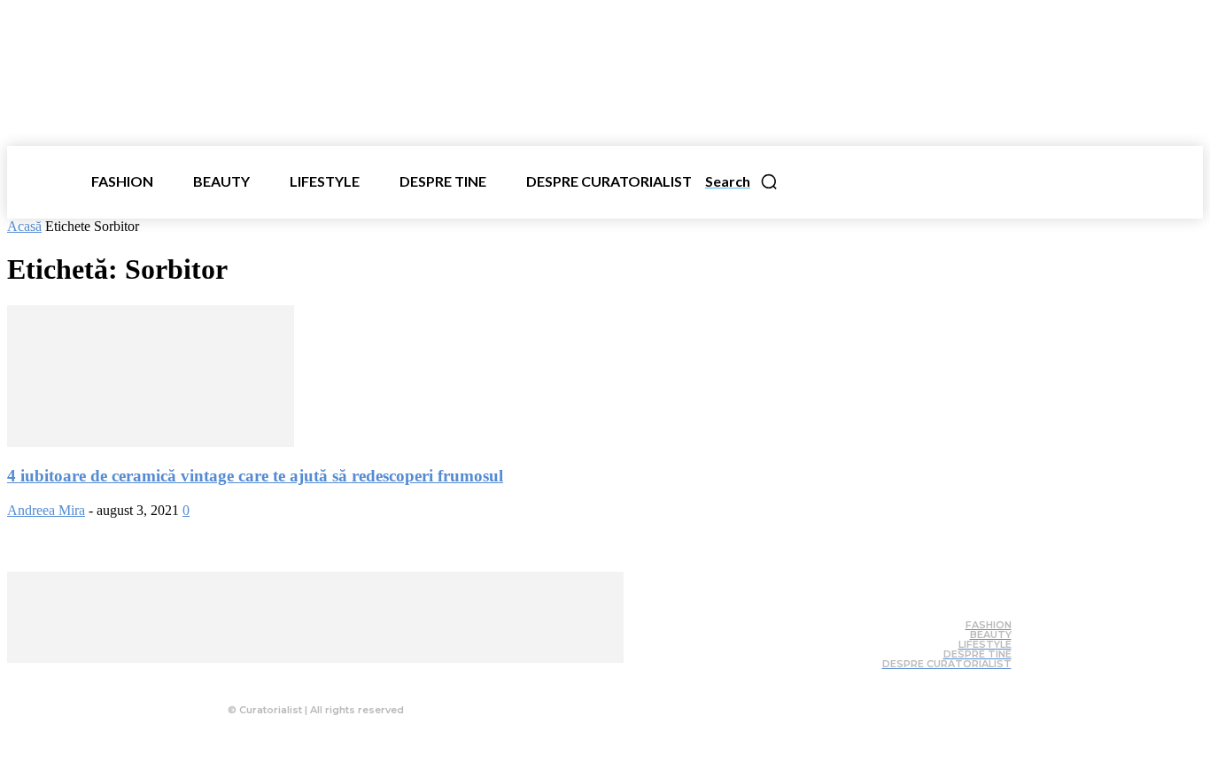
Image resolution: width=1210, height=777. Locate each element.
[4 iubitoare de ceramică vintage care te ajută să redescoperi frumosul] (150, 442)
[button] (742, 181)
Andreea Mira (46, 510)
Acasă (24, 226)
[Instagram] (309, 676)
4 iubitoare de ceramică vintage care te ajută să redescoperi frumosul (255, 475)
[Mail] (344, 676)
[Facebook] (273, 676)
